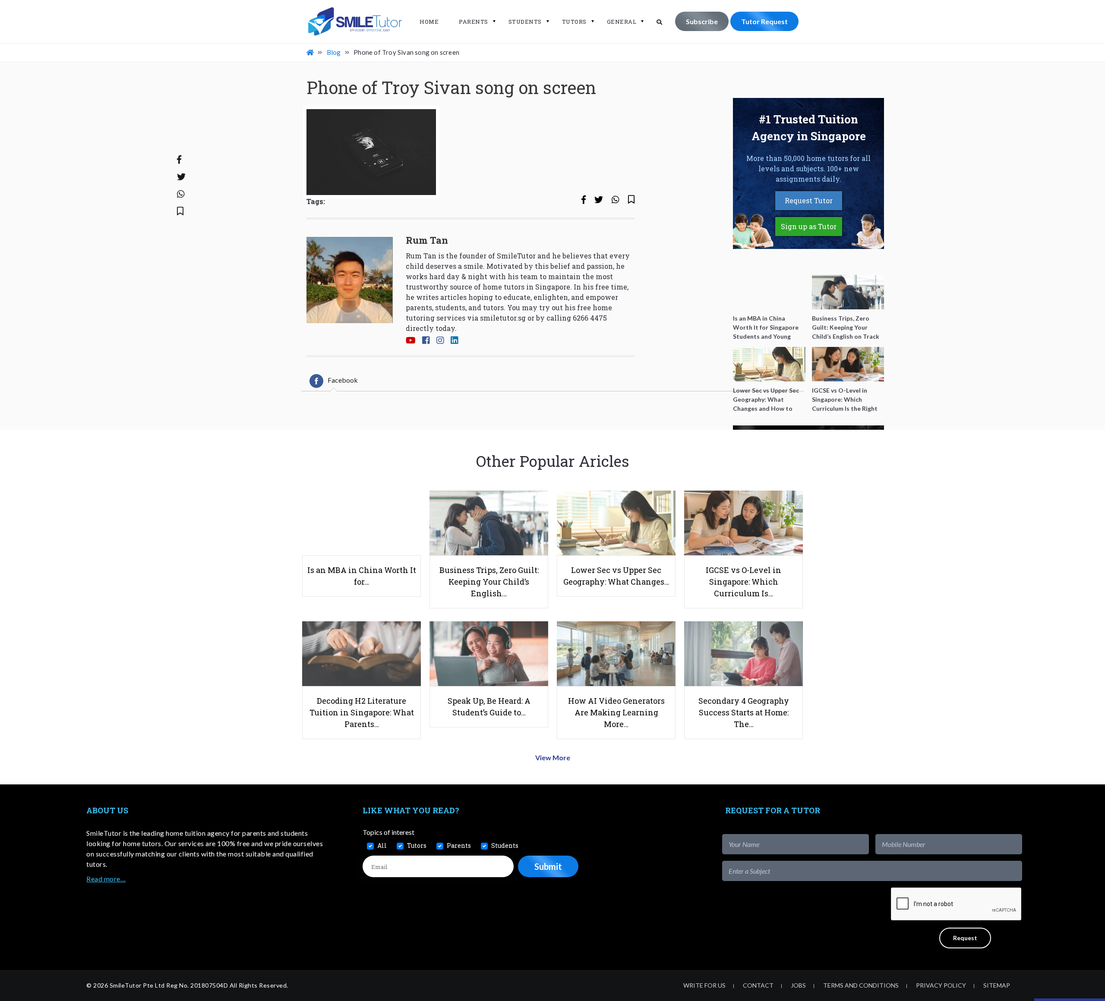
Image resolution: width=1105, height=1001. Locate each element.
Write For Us (704, 985)
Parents (473, 21)
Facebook (343, 380)
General (622, 21)
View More (552, 757)
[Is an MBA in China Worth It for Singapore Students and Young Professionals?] (769, 292)
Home (429, 21)
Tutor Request (764, 21)
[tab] (334, 381)
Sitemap (996, 985)
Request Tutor (809, 200)
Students (525, 21)
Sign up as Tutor (809, 226)
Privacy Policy (941, 985)
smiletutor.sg (503, 317)
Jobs (798, 985)
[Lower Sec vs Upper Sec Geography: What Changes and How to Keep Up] (769, 364)
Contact (758, 985)
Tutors (574, 21)
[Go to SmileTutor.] (310, 52)
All (382, 845)
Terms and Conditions (861, 985)
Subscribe (702, 21)
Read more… (106, 879)
